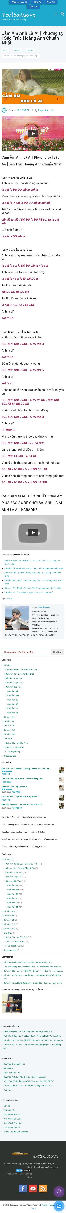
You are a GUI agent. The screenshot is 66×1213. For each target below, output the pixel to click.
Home (5, 50)
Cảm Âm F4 (12, 708)
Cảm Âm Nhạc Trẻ (13, 682)
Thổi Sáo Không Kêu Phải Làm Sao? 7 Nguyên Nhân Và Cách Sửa (28, 824)
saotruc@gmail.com (49, 1167)
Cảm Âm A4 (12, 691)
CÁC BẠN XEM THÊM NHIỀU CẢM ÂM (32, 495)
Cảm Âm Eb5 (9, 730)
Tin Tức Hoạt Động (12, 752)
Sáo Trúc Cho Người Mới (14, 1064)
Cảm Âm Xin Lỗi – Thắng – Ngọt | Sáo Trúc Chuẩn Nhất (28, 592)
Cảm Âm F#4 (9, 734)
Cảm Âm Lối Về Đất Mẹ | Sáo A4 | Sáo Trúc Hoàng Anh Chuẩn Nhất (33, 568)
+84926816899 (47, 1164)
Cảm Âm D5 (12, 704)
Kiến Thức (8, 739)
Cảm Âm (51, 2)
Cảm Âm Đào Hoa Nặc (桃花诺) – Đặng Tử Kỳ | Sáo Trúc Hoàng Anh (33, 971)
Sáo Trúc (33, 7)
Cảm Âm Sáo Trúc (13, 687)
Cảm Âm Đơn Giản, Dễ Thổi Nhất (19, 674)
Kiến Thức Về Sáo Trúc (15, 747)
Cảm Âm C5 (12, 700)
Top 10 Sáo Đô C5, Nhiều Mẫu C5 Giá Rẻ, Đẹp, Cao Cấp (24, 846)
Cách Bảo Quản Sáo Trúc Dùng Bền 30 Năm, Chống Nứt (24, 817)
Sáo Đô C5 (8, 1068)
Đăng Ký (37, 2)
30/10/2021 (23, 110)
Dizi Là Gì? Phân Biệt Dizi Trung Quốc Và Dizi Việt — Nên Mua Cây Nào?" (31, 839)
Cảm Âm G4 (12, 713)
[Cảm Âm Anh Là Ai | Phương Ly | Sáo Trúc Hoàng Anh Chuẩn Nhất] (33, 86)
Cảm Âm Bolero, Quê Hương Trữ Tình (21, 670)
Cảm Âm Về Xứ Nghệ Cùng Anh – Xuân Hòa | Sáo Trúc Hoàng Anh (33, 983)
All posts (17, 50)
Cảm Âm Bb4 (13, 695)
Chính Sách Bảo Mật (12, 1114)
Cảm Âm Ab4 (9, 717)
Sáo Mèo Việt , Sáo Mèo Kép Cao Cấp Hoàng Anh (25, 1077)
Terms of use (47, 1205)
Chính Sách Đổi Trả (12, 1127)
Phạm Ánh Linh (46, 110)
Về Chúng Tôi (9, 1110)
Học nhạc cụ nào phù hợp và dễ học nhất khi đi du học (23, 832)
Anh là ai (9, 598)
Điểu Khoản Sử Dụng (12, 1119)
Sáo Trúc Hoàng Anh (25, 164)
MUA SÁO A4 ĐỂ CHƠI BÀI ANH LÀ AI (32, 502)
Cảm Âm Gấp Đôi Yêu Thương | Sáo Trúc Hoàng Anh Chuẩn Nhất (32, 588)
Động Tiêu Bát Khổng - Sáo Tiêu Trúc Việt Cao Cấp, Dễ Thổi (29, 1081)
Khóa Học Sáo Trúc (12, 1073)
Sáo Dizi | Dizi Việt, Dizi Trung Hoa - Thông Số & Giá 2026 (28, 1085)
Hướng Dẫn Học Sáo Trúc (16, 743)
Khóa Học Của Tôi (19, 2)
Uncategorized (10, 756)
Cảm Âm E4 (9, 726)
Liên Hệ (7, 1106)
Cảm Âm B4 (9, 721)
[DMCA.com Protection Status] (24, 1170)
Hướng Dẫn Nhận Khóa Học (16, 1132)
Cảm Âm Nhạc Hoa (13, 678)
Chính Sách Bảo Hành (13, 1123)
